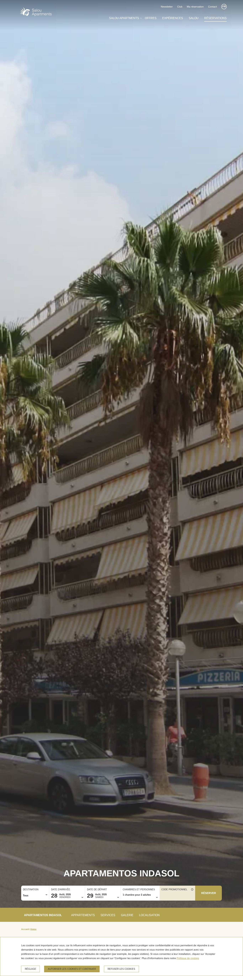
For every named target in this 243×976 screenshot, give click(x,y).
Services (108, 915)
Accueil (25, 929)
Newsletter (167, 6)
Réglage (30, 969)
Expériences (172, 18)
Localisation (149, 915)
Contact (212, 6)
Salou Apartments (124, 18)
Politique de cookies (188, 958)
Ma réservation (195, 6)
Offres (151, 18)
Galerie (127, 915)
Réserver (208, 893)
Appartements (83, 915)
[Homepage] (36, 12)
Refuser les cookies (121, 969)
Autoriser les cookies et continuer (72, 969)
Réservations (215, 18)
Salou (194, 18)
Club (179, 6)
